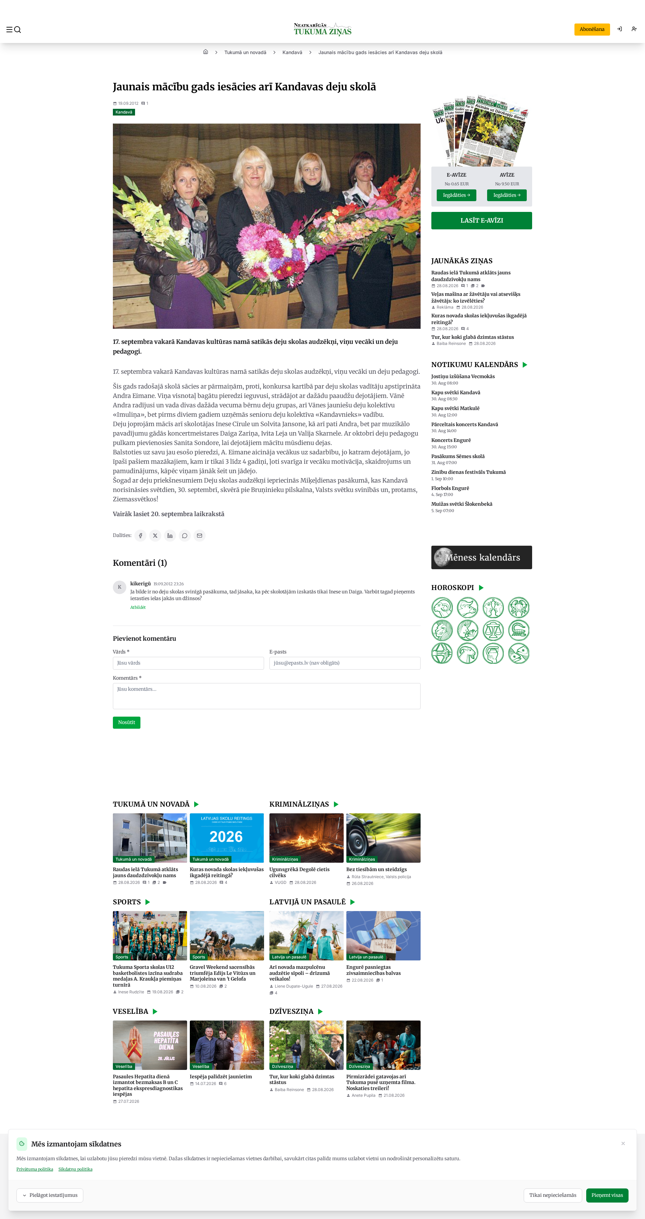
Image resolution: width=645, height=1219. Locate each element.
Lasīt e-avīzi (482, 221)
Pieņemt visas (607, 1195)
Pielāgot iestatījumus (54, 1195)
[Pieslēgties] (619, 29)
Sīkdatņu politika (75, 1169)
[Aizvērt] (623, 1144)
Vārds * (121, 652)
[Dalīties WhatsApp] (185, 536)
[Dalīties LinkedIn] (170, 536)
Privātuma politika (34, 1169)
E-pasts (278, 652)
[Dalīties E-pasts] (200, 536)
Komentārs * (127, 678)
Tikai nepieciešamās (552, 1195)
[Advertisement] (266, 765)
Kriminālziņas (285, 859)
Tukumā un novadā (245, 52)
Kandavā (292, 52)
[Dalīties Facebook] (140, 536)
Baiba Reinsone (289, 1089)
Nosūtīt (126, 722)
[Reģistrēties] (634, 29)
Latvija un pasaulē (289, 956)
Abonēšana (592, 29)
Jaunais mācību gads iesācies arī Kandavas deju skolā (380, 52)
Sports (122, 956)
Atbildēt (138, 607)
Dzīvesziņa (282, 1066)
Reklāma (445, 307)
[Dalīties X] (155, 536)
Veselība (124, 1066)
